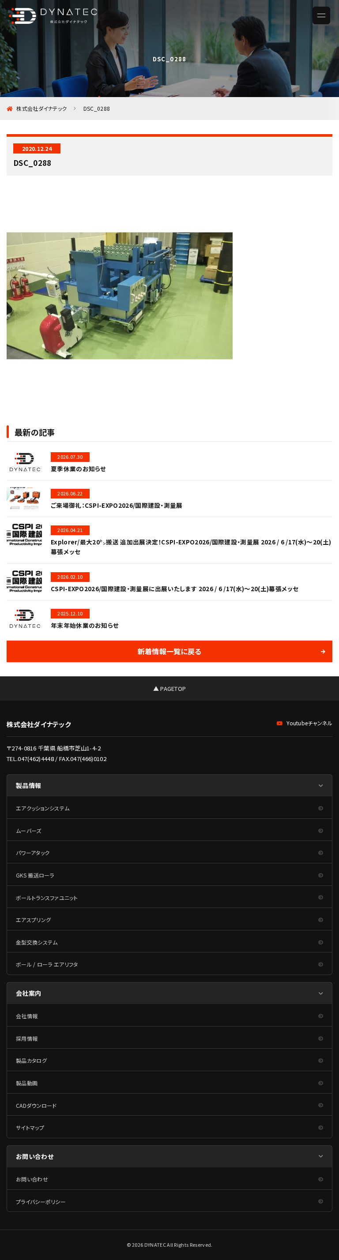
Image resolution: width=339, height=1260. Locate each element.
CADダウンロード (36, 1105)
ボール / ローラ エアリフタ (47, 964)
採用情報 (27, 1038)
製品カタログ (31, 1060)
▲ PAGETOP (169, 688)
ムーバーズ (28, 830)
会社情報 (27, 1016)
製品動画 (27, 1083)
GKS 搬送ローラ (35, 875)
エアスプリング (33, 919)
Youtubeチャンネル (309, 723)
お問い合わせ (32, 1179)
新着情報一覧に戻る (170, 651)
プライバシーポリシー (41, 1201)
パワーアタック (32, 852)
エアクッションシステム (42, 808)
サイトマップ (30, 1127)
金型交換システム (37, 942)
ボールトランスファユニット (47, 897)
